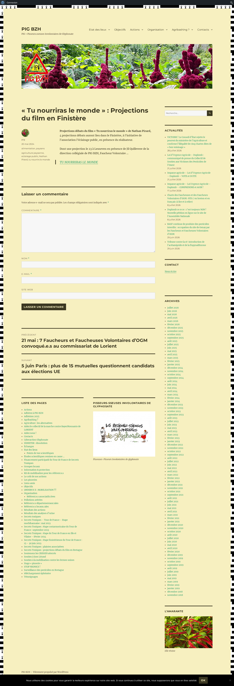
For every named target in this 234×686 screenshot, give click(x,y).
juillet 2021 (172, 501)
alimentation (28, 148)
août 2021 (172, 498)
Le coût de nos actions (35, 476)
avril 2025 (172, 354)
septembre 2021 (175, 495)
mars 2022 (172, 474)
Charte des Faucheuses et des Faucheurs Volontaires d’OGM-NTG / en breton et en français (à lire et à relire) (188, 198)
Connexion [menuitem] (12, 2)
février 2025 (173, 361)
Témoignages (31, 576)
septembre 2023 (175, 414)
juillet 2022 (173, 461)
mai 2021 (171, 508)
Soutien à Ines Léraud (35, 556)
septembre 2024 (175, 378)
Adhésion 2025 (31, 416)
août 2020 (172, 535)
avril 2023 (172, 431)
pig (23, 139)
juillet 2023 (172, 421)
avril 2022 (172, 471)
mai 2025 (172, 351)
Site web (27, 289)
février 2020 (173, 551)
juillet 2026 (173, 307)
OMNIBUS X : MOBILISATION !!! (40, 490)
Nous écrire (170, 271)
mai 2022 (172, 468)
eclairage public (29, 156)
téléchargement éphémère (37, 573)
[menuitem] (3, 2)
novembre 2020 (175, 528)
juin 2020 (172, 541)
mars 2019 (172, 581)
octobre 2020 (174, 531)
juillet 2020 (173, 538)
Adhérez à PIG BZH (33, 413)
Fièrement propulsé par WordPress (50, 672)
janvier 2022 (173, 481)
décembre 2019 (175, 555)
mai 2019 (172, 578)
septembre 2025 (175, 337)
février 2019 (173, 585)
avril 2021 (172, 511)
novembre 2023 (175, 408)
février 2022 (173, 478)
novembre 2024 (175, 371)
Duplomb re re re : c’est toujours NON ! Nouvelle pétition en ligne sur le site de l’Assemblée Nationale (186, 213)
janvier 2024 (173, 401)
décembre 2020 (175, 525)
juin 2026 (172, 311)
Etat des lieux (97, 29)
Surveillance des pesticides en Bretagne (44, 570)
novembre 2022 (175, 448)
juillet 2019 (172, 571)
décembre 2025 (175, 327)
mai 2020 (172, 545)
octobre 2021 (173, 491)
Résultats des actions (34, 510)
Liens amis (29, 483)
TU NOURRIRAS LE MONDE (79, 162)
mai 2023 (172, 428)
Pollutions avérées (33, 500)
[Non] (230, 680)
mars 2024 (172, 394)
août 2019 (172, 568)
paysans (40, 148)
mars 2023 (172, 434)
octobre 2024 (174, 374)
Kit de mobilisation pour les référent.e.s (44, 473)
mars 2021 (172, 515)
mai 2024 (172, 388)
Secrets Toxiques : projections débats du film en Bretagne (53, 550)
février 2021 (173, 518)
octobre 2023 (174, 411)
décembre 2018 (175, 591)
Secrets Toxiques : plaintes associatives (44, 546)
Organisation (156, 29)
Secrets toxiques (32, 516)
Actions (135, 29)
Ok (203, 680)
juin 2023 (172, 424)
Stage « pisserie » (33, 563)
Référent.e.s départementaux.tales (41, 503)
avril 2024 (172, 391)
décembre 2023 (175, 404)
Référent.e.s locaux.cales (36, 506)
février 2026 (173, 324)
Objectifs (120, 29)
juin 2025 (172, 347)
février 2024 (173, 398)
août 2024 (172, 381)
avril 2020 (172, 548)
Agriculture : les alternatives (38, 423)
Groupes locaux (32, 466)
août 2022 (172, 458)
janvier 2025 (173, 364)
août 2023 (172, 418)
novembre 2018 (175, 595)
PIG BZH (31, 29)
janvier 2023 (173, 441)
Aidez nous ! (30, 433)
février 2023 (173, 438)
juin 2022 (172, 464)
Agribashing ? (180, 29)
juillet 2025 (173, 344)
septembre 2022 (175, 454)
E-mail (26, 274)
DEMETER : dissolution (35, 443)
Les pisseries (30, 480)
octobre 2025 (174, 334)
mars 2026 (172, 321)
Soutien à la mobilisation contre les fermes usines (49, 560)
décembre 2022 (175, 444)
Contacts (203, 29)
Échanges (29, 446)
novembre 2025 (175, 331)
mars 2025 (172, 358)
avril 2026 (172, 317)
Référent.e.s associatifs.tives (41, 496)
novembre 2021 (175, 488)
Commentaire (31, 210)
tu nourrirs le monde (39, 159)
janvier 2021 (173, 521)
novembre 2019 (175, 558)
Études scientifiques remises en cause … (44, 456)
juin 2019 (172, 575)
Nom (25, 258)
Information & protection (37, 470)
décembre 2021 (175, 484)
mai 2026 (172, 314)
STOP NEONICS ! (32, 566)
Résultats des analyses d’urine (39, 513)
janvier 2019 (173, 588)
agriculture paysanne (32, 153)
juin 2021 (172, 505)
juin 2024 (172, 384)
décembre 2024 (175, 368)
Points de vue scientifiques (40, 453)
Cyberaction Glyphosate (36, 439)
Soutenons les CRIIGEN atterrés (40, 553)
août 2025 (172, 341)
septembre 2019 (175, 565)
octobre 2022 (174, 451)
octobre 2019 (174, 561)
